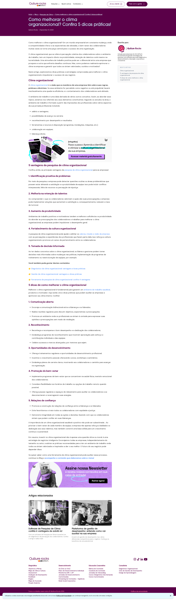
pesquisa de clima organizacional (78, 170)
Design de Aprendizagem (127, 573)
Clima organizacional (127, 71)
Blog (36, 14)
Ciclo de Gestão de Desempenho (130, 571)
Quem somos (66, 4)
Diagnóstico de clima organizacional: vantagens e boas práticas (58, 268)
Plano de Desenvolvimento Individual (71, 571)
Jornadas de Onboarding (97, 573)
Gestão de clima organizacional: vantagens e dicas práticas (56, 274)
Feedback (32, 577)
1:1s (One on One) (64, 569)
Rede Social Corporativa (67, 581)
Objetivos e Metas (35, 569)
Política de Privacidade (63, 596)
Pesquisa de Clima (46, 14)
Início (30, 14)
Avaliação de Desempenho (38, 575)
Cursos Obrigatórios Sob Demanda (101, 575)
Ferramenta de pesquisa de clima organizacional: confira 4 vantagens (60, 279)
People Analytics (34, 583)
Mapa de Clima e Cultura (37, 571)
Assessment (33, 573)
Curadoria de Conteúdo (97, 571)
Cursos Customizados (96, 577)
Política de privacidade (139, 591)
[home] (38, 4)
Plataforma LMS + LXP (66, 573)
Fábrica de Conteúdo (96, 569)
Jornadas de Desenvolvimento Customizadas (69, 576)
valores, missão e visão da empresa (95, 234)
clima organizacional (39, 85)
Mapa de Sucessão (35, 581)
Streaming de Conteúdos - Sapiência (71, 579)
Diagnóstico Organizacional (128, 569)
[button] (55, 4)
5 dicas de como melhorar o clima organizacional (131, 79)
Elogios (31, 579)
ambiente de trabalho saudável (97, 289)
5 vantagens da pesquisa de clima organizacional (132, 74)
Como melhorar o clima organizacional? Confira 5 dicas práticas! (78, 14)
